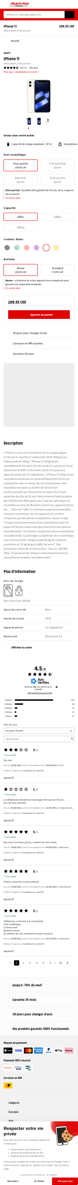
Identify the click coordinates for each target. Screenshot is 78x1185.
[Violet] (36, 247)
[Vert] (16, 247)
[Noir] (7, 247)
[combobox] (34, 14)
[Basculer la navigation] (5, 4)
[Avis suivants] (68, 963)
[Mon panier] (72, 4)
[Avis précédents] (10, 963)
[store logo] (19, 4)
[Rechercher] (69, 14)
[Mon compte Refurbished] (66, 4)
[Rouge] (26, 247)
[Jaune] (56, 247)
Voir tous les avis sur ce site (40, 693)
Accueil (15, 40)
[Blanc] (46, 247)
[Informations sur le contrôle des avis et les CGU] (56, 687)
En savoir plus (12, 197)
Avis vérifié (11, 755)
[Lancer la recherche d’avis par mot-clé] (72, 739)
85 (60, 962)
